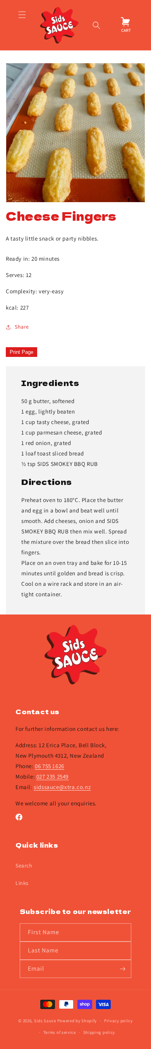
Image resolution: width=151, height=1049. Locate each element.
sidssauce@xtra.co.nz (62, 787)
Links (22, 882)
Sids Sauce (45, 1020)
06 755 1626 (49, 766)
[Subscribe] (122, 969)
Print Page (21, 352)
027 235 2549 (52, 776)
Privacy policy (118, 1020)
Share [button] (22, 326)
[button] (22, 25)
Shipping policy (99, 1032)
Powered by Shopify (77, 1020)
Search (24, 865)
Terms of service (59, 1032)
